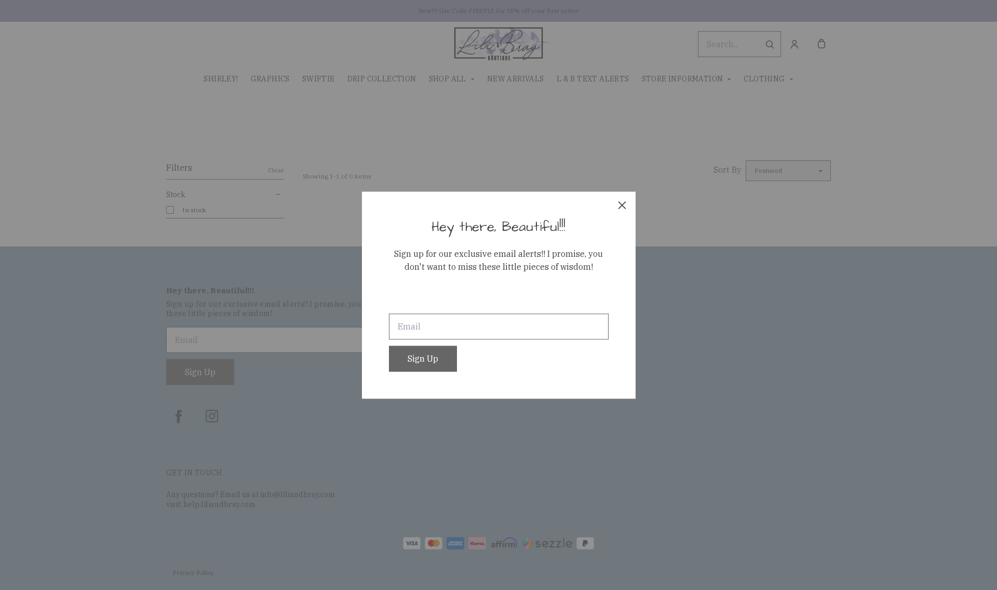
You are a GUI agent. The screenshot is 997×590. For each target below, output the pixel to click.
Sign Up (423, 358)
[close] (622, 205)
